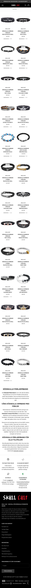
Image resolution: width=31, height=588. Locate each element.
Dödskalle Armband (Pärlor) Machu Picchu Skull (7, 33)
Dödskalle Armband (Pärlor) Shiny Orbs (23, 263)
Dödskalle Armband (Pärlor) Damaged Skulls (7, 150)
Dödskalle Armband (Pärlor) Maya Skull (23, 33)
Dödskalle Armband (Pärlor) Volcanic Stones (23, 91)
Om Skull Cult (5, 545)
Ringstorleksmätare (7, 537)
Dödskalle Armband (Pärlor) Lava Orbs (7, 374)
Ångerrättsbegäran (6, 534)
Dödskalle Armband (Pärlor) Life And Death (23, 290)
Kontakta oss (5, 526)
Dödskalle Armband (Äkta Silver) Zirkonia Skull (23, 150)
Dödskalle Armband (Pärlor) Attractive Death (7, 121)
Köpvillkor (4, 548)
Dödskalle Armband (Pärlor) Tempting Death (23, 207)
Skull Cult (7, 28)
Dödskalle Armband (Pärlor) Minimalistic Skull (7, 62)
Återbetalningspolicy (7, 554)
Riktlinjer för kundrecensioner (9, 556)
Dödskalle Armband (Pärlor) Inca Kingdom (23, 347)
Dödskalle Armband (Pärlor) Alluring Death (7, 290)
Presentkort (5, 532)
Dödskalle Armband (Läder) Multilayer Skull (23, 62)
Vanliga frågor (5, 529)
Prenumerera (8, 571)
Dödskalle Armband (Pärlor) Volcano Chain (23, 179)
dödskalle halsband (18, 451)
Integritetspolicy (6, 551)
